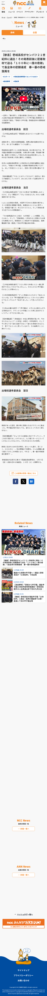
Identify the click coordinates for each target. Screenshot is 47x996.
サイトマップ (23, 970)
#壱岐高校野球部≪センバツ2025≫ (25, 77)
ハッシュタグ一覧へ (25, 914)
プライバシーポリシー (23, 975)
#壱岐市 (16, 81)
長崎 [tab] (12, 32)
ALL (4, 38)
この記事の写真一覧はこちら (25, 473)
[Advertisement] (23, 703)
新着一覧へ (24, 828)
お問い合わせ (23, 980)
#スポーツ (6, 77)
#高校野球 (6, 81)
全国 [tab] (35, 32)
